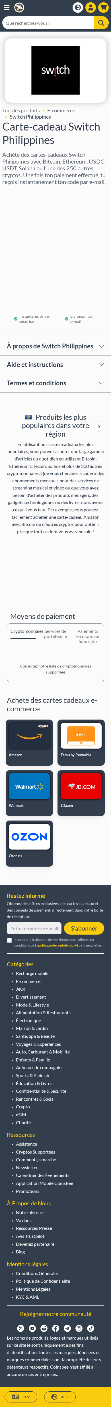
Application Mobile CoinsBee (44, 1183)
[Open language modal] (78, 7)
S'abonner (84, 928)
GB (61, 1397)
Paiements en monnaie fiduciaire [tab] (87, 636)
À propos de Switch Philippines (50, 346)
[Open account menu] (90, 7)
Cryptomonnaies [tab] (23, 631)
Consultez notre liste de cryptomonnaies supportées (55, 669)
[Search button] (101, 22)
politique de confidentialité (58, 945)
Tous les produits (21, 110)
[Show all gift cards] (99, 427)
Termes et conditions (36, 383)
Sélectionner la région (27, 193)
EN (23, 1397)
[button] (6, 7)
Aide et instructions (35, 364)
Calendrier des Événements (42, 1175)
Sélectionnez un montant (30, 217)
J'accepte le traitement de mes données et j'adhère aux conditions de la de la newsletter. (58, 942)
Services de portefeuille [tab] (55, 633)
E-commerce (61, 110)
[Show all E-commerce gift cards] (99, 427)
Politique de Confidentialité (43, 1281)
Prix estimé (15, 242)
